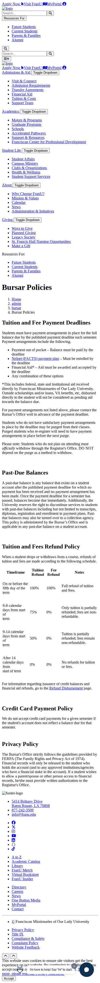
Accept (9, 978)
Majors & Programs (27, 120)
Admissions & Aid (16, 72)
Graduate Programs (26, 124)
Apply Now (11, 4)
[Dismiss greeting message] (74, 966)
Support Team (22, 103)
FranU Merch (22, 870)
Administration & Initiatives (33, 211)
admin (16, 303)
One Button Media (26, 900)
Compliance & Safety (28, 938)
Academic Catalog (26, 861)
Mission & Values (25, 198)
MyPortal (54, 4)
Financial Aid (22, 94)
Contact (18, 909)
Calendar (18, 202)
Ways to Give (22, 228)
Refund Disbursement (66, 688)
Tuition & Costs (24, 98)
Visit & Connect (24, 81)
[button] (86, 969)
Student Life (12, 150)
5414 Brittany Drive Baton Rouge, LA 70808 (31, 803)
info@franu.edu (24, 814)
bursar (16, 308)
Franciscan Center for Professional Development (49, 142)
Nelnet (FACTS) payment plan (35, 359)
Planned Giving (24, 233)
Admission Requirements (31, 85)
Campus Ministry (25, 163)
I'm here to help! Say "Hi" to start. (51, 969)
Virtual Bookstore (25, 874)
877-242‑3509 (22, 810)
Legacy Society (23, 237)
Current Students (24, 31)
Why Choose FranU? (28, 194)
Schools (18, 129)
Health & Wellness (26, 172)
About (7, 185)
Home (16, 299)
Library (17, 866)
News (16, 207)
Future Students (24, 27)
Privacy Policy (23, 930)
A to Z (17, 857)
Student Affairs (23, 159)
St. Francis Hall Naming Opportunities (41, 241)
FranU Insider (22, 879)
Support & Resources (28, 137)
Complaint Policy (25, 943)
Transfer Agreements (27, 90)
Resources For (14, 18)
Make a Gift (21, 246)
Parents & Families (26, 35)
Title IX (18, 934)
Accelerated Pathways (29, 133)
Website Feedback (26, 947)
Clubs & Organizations (29, 168)
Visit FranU (33, 4)
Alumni (17, 40)
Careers (17, 891)
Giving (8, 220)
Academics (11, 111)
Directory (19, 887)
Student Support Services (31, 176)
